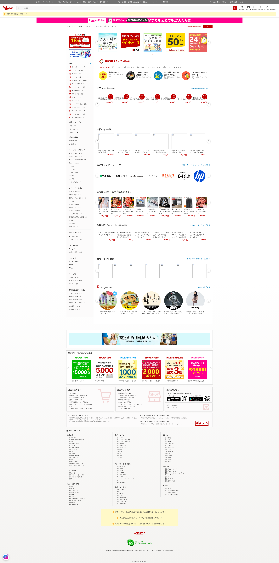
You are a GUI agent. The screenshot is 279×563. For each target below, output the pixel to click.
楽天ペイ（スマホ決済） (76, 496)
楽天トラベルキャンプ (123, 461)
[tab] (105, 67)
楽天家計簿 (168, 480)
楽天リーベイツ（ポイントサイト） (79, 198)
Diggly (71, 268)
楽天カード (72, 492)
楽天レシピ (168, 469)
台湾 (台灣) (168, 507)
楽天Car (167, 472)
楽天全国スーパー (74, 474)
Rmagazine (72, 249)
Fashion (65, 2)
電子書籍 (102, 2)
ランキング (46, 2)
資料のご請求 (134, 395)
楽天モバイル (121, 485)
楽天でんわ (120, 489)
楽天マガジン (121, 513)
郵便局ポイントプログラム (77, 303)
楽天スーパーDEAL (75, 191)
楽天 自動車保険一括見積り (77, 517)
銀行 (89, 2)
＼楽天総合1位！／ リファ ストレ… (152, 211)
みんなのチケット (122, 518)
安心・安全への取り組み (76, 397)
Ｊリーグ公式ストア (75, 182)
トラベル (73, 2)
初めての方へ (73, 393)
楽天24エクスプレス (134, 2)
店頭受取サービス (74, 306)
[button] (248, 8)
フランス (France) (170, 511)
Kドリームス (120, 476)
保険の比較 (72, 521)
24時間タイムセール (75, 195)
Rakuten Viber (121, 501)
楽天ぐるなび (169, 470)
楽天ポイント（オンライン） (126, 406)
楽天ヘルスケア (169, 463)
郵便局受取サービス (75, 296)
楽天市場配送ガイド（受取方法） (79, 402)
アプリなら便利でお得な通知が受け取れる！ (180, 393)
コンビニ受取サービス (75, 293)
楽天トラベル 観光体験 (123, 459)
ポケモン (72, 176)
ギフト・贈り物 (73, 277)
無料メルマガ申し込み (76, 400)
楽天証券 (71, 507)
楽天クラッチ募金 (172, 405)
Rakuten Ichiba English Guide (78, 395)
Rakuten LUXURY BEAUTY (77, 160)
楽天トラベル (121, 457)
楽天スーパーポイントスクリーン (175, 492)
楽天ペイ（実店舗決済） (125, 409)
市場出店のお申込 (123, 395)
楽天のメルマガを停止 (86, 409)
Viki (118, 511)
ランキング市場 (73, 261)
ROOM (165, 2)
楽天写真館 (168, 476)
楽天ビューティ (169, 467)
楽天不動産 (168, 478)
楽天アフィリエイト (123, 495)
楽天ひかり (120, 487)
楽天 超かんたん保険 (75, 519)
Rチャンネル (120, 509)
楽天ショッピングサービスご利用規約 (80, 404)
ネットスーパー (157, 2)
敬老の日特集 (73, 140)
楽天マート (72, 472)
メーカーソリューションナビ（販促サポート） (132, 404)
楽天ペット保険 (73, 523)
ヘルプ (241, 2)
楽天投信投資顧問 (74, 511)
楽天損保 (71, 513)
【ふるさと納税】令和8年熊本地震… (116, 211)
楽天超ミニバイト (170, 500)
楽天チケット (121, 515)
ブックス (95, 2)
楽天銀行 (71, 505)
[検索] (235, 8)
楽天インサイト (169, 498)
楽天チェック (169, 496)
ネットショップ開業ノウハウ (126, 402)
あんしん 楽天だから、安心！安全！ (201, 423)
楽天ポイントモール (171, 490)
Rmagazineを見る (202, 287)
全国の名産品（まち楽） (76, 252)
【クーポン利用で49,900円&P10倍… (177, 211)
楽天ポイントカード (171, 488)
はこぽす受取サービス (75, 299)
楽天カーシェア (121, 467)
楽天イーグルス (121, 521)
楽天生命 (71, 515)
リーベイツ (116, 2)
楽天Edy (71, 498)
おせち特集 (72, 144)
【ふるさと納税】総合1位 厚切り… (201, 211)
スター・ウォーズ (74, 172)
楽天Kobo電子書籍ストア (76, 459)
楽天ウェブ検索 (121, 493)
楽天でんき (168, 457)
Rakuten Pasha (169, 494)
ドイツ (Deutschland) (171, 513)
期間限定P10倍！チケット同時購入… (189, 211)
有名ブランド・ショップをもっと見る (195, 165)
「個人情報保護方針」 (97, 421)
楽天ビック (146, 2)
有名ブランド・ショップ (76, 153)
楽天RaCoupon (73, 480)
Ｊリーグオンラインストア (76, 482)
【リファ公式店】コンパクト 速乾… (103, 211)
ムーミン (72, 179)
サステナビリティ (172, 407)
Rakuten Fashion (74, 163)
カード (79, 2)
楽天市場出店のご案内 (124, 393)
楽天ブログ (120, 499)
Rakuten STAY (121, 463)
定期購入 (72, 220)
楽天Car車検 (168, 474)
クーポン (72, 201)
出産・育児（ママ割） (75, 280)
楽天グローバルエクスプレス (77, 484)
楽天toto (119, 470)
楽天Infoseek (120, 491)
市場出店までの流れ (124, 400)
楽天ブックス (73, 457)
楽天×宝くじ (120, 472)
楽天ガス (167, 459)
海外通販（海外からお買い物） (78, 217)
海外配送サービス (74, 309)
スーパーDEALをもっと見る (198, 88)
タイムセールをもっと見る (199, 225)
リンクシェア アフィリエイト (125, 497)
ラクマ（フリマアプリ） (76, 239)
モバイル (38, 2)
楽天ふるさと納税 (74, 210)
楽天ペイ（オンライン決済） (77, 494)
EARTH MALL (73, 236)
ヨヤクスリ (168, 461)
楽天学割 (72, 223)
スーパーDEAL (56, 2)
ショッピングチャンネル (76, 214)
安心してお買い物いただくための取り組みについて (155, 421)
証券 (84, 2)
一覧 (89, 63)
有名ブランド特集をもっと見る (197, 259)
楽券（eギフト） (74, 226)
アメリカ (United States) (172, 509)
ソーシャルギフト (74, 284)
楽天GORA (120, 469)
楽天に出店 (233, 2)
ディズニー (72, 166)
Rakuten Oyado (121, 465)
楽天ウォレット (73, 509)
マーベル (72, 169)
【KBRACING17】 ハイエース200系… (164, 211)
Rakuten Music (121, 517)
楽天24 (124, 2)
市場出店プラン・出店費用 (126, 397)
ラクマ (109, 2)
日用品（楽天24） (74, 204)
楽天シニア (168, 465)
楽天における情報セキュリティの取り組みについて (155, 415)
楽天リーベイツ (73, 476)
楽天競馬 (119, 474)
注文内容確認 (74, 409)
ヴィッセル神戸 (121, 522)
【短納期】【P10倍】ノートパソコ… (140, 211)
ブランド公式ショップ (75, 156)
